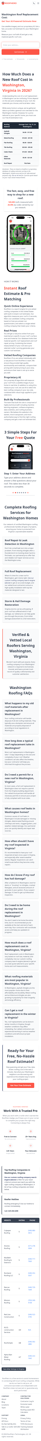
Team (4, 1408)
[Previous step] (13, 493)
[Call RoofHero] (34, 3)
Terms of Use (25, 1421)
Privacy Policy (25, 1418)
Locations (5, 1405)
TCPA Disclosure (26, 1424)
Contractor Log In (27, 1401)
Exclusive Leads (26, 1404)
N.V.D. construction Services (9, 1329)
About (4, 1399)
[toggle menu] (38, 3)
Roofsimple (8, 1343)
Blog (3, 1402)
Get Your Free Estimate (20, 1085)
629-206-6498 (13, 1211)
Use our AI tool (16, 175)
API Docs (5, 1421)
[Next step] (27, 493)
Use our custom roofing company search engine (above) (20, 580)
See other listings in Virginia (13, 1369)
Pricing (4, 1418)
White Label (24, 1407)
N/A (29, 1330)
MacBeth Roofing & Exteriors (8, 1260)
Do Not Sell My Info (9, 1424)
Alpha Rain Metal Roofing (8, 1357)
